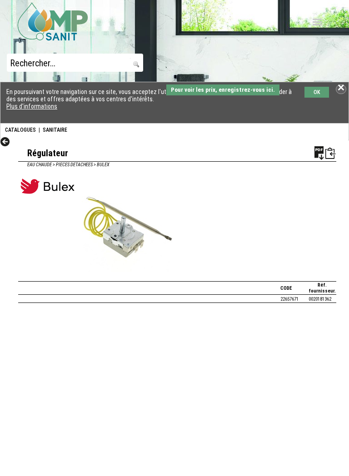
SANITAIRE (55, 130)
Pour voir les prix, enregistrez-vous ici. (223, 89)
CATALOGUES (20, 130)
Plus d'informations (31, 106)
